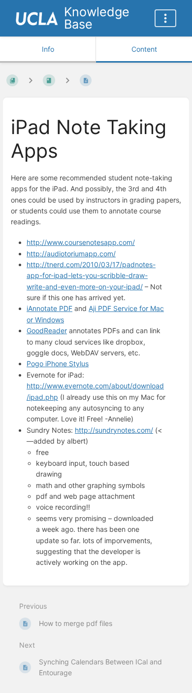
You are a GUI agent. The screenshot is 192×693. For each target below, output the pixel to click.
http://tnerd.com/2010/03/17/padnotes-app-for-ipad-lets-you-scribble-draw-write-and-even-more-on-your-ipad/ (91, 275)
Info (48, 49)
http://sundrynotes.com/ (114, 430)
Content (144, 49)
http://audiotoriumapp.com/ (71, 253)
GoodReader (47, 330)
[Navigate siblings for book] (30, 80)
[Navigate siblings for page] (67, 80)
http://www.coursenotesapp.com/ (81, 242)
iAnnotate (49, 308)
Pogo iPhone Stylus (58, 363)
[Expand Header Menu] (165, 18)
